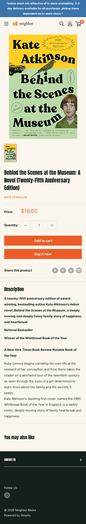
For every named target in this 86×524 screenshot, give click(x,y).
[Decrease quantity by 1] (25, 225)
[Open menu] (6, 23)
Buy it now (43, 254)
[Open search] (61, 23)
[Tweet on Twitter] (71, 270)
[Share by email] (79, 270)
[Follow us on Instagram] (7, 495)
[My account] (70, 23)
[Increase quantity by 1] (52, 225)
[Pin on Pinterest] (63, 270)
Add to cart (43, 241)
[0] (78, 23)
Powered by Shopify (17, 515)
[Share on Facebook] (55, 270)
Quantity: (11, 225)
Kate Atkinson (15, 197)
